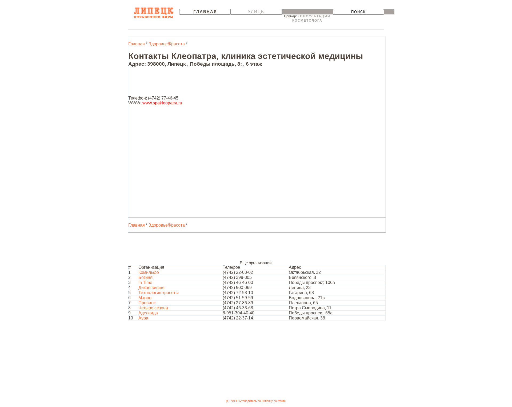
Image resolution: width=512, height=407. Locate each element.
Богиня (145, 277)
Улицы (256, 12)
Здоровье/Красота (167, 44)
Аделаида (148, 313)
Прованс (147, 303)
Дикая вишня (151, 287)
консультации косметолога (311, 18)
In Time (145, 282)
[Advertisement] (225, 84)
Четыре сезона (153, 308)
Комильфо (148, 272)
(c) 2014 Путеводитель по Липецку (249, 400)
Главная (205, 12)
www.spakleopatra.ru (162, 103)
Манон (144, 297)
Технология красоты (158, 292)
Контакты (280, 400)
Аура (143, 318)
